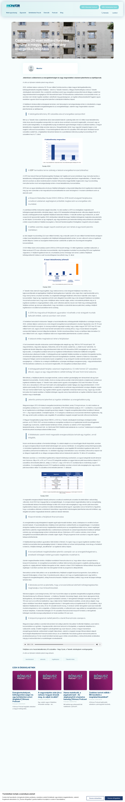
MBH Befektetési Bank (109, 7)
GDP (31, 170)
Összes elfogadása (114, 798)
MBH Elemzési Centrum (89, 7)
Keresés (106, 13)
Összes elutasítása (95, 798)
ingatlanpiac (55, 659)
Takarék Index (70, 659)
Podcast (21, 33)
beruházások (30, 659)
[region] (62, 796)
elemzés (42, 659)
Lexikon (115, 13)
